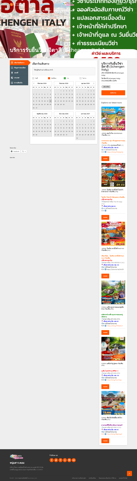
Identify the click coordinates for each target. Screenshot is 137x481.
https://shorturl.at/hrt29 (115, 269)
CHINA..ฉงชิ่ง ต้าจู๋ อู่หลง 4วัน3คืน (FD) (112, 364)
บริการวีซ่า (106, 87)
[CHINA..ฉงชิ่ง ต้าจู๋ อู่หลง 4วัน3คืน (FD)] (113, 349)
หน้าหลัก (37, 11)
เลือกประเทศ (83, 11)
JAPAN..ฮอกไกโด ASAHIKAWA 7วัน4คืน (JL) (111, 134)
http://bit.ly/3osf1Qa (114, 380)
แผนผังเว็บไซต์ (123, 478)
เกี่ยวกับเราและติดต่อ (67, 11)
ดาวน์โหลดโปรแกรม (110, 267)
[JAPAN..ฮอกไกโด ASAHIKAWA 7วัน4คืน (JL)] (113, 119)
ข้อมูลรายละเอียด (18, 68)
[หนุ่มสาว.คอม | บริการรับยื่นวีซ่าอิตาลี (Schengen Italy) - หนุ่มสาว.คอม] (68, 4)
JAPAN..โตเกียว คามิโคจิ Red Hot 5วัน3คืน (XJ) (112, 249)
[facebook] (52, 460)
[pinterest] (60, 460)
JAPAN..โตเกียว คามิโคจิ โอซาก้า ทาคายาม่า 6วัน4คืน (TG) (112, 191)
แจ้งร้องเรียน (92, 478)
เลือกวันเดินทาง (17, 62)
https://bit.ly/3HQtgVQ (115, 152)
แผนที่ (14, 73)
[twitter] (56, 460)
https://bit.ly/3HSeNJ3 (115, 326)
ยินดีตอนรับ (119, 4)
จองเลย (105, 158)
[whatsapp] (65, 460)
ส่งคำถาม (113, 93)
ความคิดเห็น (16, 83)
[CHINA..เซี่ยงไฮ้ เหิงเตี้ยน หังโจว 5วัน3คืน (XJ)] (113, 403)
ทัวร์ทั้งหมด (48, 11)
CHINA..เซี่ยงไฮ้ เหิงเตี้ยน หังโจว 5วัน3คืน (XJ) (111, 418)
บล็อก (56, 11)
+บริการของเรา (97, 11)
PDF (103, 326)
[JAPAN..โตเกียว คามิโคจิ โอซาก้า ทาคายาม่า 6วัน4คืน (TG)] (113, 175)
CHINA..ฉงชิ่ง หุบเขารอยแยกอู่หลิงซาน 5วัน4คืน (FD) (112, 308)
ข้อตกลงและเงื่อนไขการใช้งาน (107, 478)
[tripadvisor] (74, 460)
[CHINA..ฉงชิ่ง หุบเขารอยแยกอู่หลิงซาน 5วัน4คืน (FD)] (113, 292)
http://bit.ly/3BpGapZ (114, 434)
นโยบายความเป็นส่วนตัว (79, 478)
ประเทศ (15, 78)
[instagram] (69, 460)
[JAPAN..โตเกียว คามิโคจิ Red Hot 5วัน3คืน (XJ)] (113, 234)
